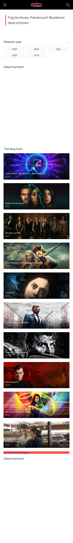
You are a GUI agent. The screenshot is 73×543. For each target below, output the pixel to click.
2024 (36, 49)
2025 (14, 49)
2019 (36, 55)
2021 (58, 49)
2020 (14, 55)
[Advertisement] (36, 107)
